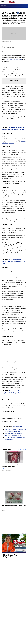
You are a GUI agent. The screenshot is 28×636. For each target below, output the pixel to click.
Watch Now (23, 1)
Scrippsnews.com (17, 426)
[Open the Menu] (2, 1)
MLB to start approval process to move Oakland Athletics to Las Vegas (13, 261)
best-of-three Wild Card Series (14, 59)
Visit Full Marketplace (21, 449)
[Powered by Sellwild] (24, 533)
